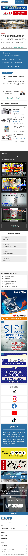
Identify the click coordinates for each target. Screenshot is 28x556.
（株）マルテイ (15, 130)
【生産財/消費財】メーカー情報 (8, 528)
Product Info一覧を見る (14, 146)
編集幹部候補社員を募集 (8, 253)
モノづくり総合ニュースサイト (13, 98)
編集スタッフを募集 (6, 260)
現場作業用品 (22, 131)
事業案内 (3, 542)
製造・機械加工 (16, 114)
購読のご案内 (20, 2)
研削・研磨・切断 (16, 113)
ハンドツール (16, 123)
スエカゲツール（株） (16, 121)
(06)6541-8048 (4, 522)
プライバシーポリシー (5, 551)
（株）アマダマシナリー (17, 111)
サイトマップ (4, 545)
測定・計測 (21, 123)
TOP (2, 525)
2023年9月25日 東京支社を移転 (9, 246)
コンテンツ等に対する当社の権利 (7, 549)
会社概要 (3, 532)
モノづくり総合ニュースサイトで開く (13, 225)
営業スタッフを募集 (6, 239)
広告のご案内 (4, 538)
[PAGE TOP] (26, 551)
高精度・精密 (22, 114)
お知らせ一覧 (14, 266)
